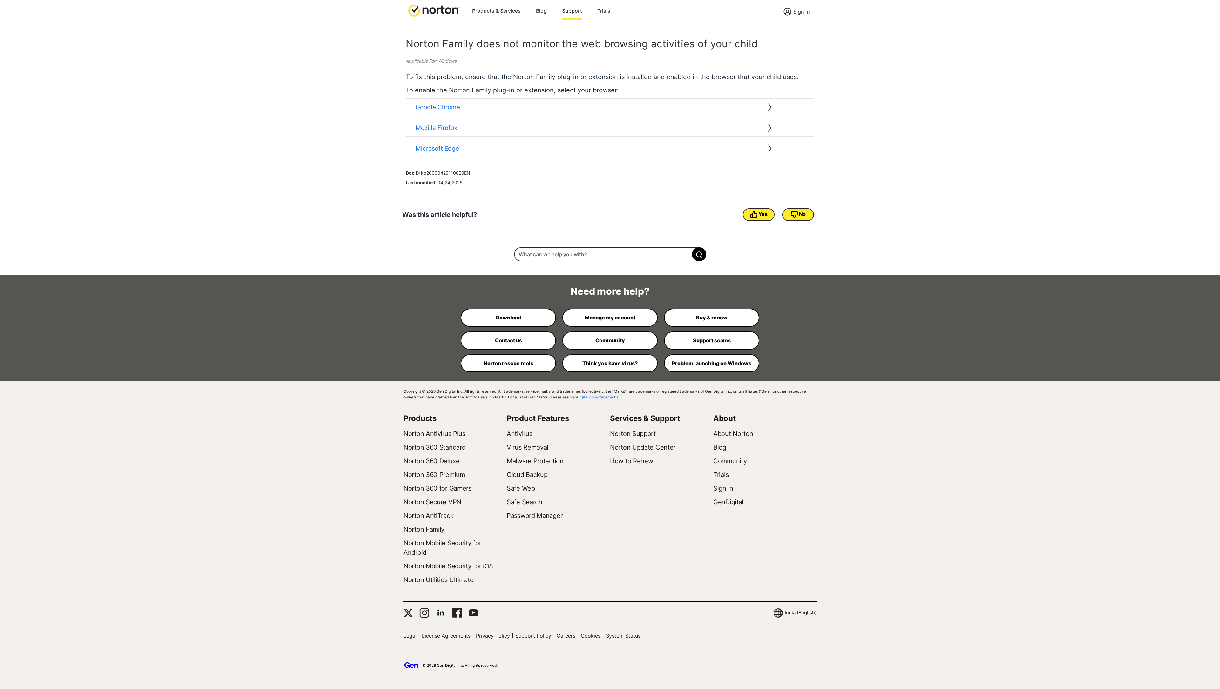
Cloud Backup (527, 474)
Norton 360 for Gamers (437, 488)
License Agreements (446, 635)
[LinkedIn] (441, 613)
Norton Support (633, 434)
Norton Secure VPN (432, 502)
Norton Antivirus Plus (434, 434)
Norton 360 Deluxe (431, 461)
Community (730, 461)
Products (420, 418)
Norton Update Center (642, 447)
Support (572, 11)
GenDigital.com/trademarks (594, 397)
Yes (762, 214)
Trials (603, 11)
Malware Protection (535, 461)
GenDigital (728, 502)
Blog (541, 11)
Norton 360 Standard (434, 447)
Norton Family (423, 529)
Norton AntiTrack (428, 515)
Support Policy (533, 635)
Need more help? (610, 291)
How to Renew (631, 461)
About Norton (733, 434)
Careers (566, 635)
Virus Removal (527, 447)
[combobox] (610, 254)
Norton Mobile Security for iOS (448, 566)
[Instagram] (424, 613)
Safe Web (521, 488)
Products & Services (496, 11)
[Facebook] (457, 613)
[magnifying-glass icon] (699, 254)
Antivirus (519, 434)
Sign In (801, 12)
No (802, 214)
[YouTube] (473, 612)
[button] (434, 10)
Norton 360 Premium (434, 474)
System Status (623, 635)
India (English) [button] (801, 613)
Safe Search (524, 502)
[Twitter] (408, 613)
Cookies (590, 635)
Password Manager (534, 515)
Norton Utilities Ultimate (438, 580)
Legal (410, 635)
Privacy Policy (493, 635)
